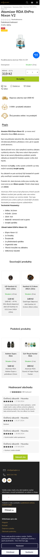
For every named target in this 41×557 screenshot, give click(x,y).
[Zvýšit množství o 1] (37, 72)
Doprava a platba (8, 528)
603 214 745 (12, 475)
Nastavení (19, 546)
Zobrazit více (20, 457)
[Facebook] (4, 480)
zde (26, 541)
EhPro (9, 25)
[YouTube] (9, 480)
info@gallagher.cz (13, 470)
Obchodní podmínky (9, 531)
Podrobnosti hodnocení (9, 22)
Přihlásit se (9, 510)
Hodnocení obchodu (20, 387)
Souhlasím (29, 552)
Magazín (5, 522)
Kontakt (5, 525)
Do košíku (20, 79)
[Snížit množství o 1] (27, 72)
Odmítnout (10, 552)
